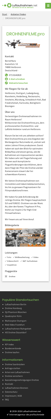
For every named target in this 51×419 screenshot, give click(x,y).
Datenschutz (11, 391)
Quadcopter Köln (13, 316)
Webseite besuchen (18, 83)
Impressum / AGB (13, 395)
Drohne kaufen (12, 352)
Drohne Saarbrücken (15, 364)
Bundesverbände (13, 348)
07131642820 (15, 75)
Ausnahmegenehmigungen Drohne (22, 380)
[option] (25, 237)
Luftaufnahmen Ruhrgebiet (18, 328)
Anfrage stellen (12, 368)
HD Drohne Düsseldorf (15, 332)
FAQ (7, 399)
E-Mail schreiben (17, 79)
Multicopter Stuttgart (15, 320)
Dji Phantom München (15, 312)
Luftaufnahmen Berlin (15, 304)
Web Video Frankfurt (15, 324)
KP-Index (9, 344)
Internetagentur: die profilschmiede (26, 414)
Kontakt (9, 383)
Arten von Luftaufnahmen (17, 372)
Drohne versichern (14, 376)
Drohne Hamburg (13, 308)
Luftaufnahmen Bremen (16, 387)
